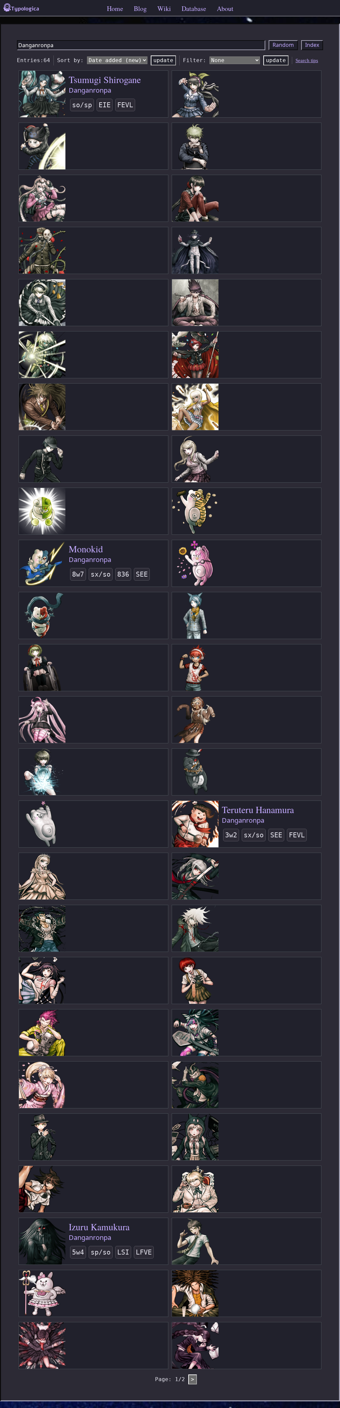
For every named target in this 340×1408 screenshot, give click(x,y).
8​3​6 (123, 574)
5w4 (78, 1252)
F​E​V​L (125, 105)
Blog (140, 8)
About (225, 8)
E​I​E (105, 105)
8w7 (78, 574)
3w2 (231, 835)
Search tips (307, 60)
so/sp (82, 105)
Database (194, 8)
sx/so (101, 574)
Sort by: (70, 60)
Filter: (194, 60)
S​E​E (142, 574)
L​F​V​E (144, 1252)
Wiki (164, 8)
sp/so (101, 1252)
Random (283, 44)
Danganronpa (90, 90)
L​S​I (123, 1252)
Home (115, 8)
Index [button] (312, 44)
